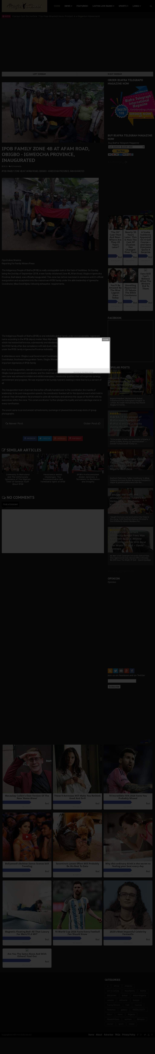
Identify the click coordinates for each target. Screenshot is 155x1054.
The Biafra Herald (87, 372)
